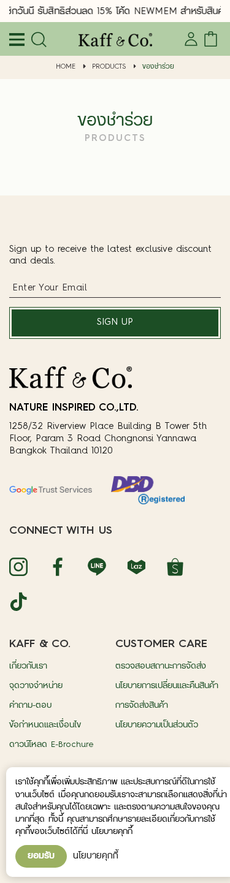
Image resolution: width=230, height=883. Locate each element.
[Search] (37, 40)
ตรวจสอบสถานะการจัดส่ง (160, 666)
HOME (65, 67)
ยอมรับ (41, 856)
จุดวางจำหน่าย (36, 686)
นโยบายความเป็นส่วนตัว (156, 725)
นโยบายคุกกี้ (95, 856)
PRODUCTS (109, 67)
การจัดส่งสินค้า (141, 706)
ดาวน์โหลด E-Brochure (51, 745)
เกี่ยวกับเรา (28, 666)
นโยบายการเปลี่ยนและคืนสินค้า (166, 686)
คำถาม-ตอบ (30, 706)
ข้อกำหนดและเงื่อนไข (45, 725)
